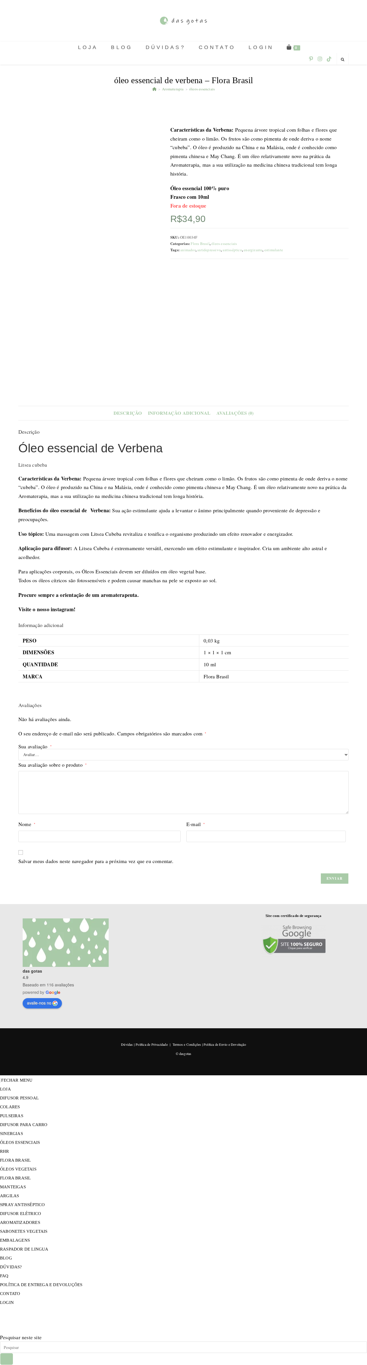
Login (7, 1302)
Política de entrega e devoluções (41, 1284)
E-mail (195, 824)
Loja (5, 1089)
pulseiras (11, 1115)
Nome (26, 824)
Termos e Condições (187, 1044)
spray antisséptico (22, 1204)
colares (10, 1107)
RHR (4, 1151)
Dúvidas (127, 1044)
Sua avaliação (35, 746)
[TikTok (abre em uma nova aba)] (329, 59)
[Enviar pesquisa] (6, 1359)
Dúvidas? (11, 1267)
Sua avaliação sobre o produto (52, 764)
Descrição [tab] (128, 413)
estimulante (273, 249)
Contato (10, 1293)
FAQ (4, 1276)
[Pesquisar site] (343, 59)
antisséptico (232, 249)
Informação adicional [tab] (179, 413)
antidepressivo (209, 249)
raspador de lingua (24, 1249)
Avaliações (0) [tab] (235, 413)
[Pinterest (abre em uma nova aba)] (311, 59)
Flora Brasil (200, 243)
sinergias (11, 1133)
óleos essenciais (202, 88)
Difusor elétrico (20, 1213)
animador (188, 249)
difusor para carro (24, 1124)
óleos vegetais (18, 1169)
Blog (6, 1258)
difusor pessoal (19, 1098)
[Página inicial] (154, 88)
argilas (9, 1195)
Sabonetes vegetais (24, 1231)
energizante (253, 249)
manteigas (13, 1187)
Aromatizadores (20, 1222)
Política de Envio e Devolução (225, 1044)
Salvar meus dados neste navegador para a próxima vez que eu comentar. (95, 861)
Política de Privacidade (152, 1044)
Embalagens (15, 1240)
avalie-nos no (39, 1003)
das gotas (32, 971)
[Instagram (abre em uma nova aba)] (320, 59)
